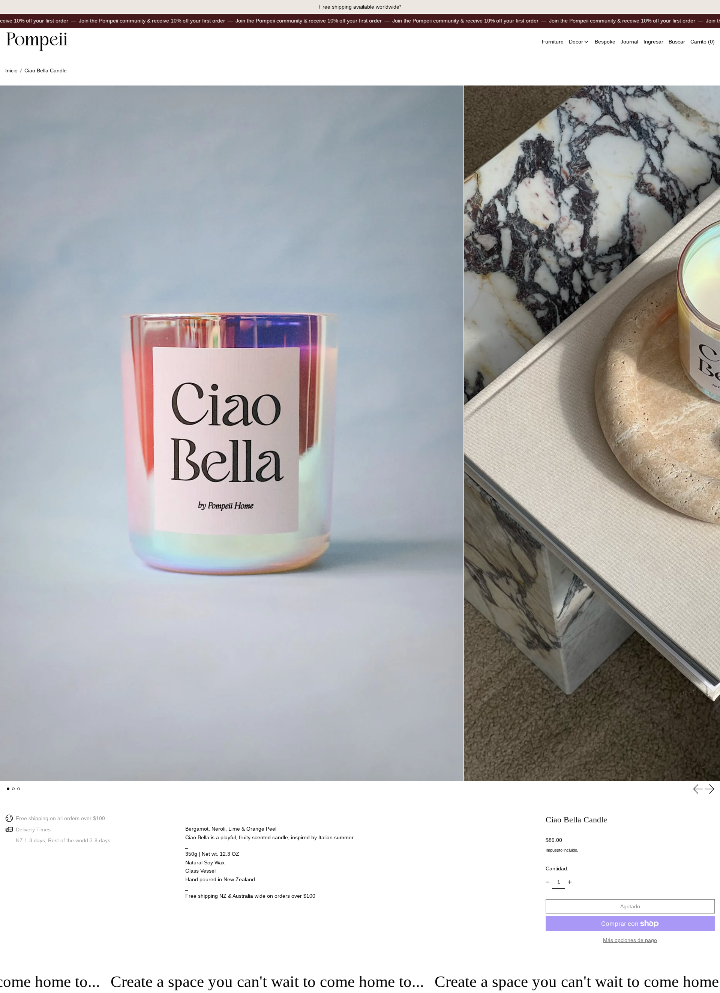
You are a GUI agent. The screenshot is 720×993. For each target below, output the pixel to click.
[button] (677, 42)
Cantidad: (557, 869)
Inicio (11, 71)
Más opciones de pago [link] (630, 940)
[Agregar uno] (569, 882)
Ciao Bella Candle (45, 71)
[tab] (8, 789)
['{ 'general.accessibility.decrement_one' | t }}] (547, 882)
